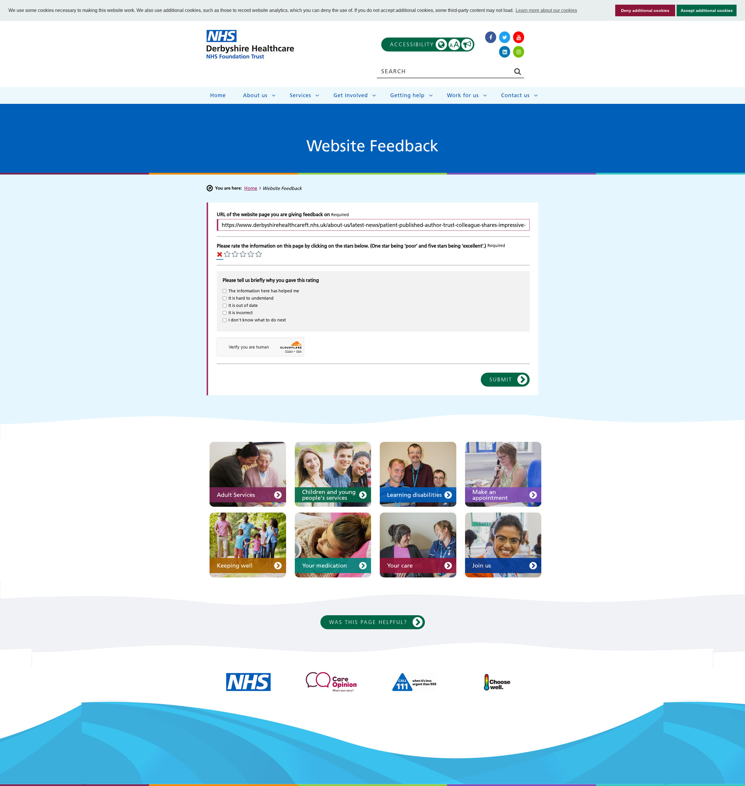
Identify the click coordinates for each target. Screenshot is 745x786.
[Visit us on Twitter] (504, 37)
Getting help (407, 95)
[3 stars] (243, 255)
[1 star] (227, 255)
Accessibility (425, 44)
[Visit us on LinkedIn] (504, 52)
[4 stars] (251, 255)
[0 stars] (219, 255)
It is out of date (243, 305)
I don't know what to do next (257, 320)
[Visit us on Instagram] (518, 52)
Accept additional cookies (705, 10)
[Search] (517, 72)
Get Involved (351, 95)
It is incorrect (240, 312)
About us (255, 95)
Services (300, 95)
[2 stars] (235, 255)
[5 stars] (258, 255)
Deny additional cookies (642, 10)
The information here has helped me (263, 291)
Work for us (463, 95)
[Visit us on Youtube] (518, 37)
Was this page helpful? (368, 622)
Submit (500, 379)
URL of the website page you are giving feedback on (273, 214)
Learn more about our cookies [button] (546, 10)
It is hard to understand (251, 298)
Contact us (515, 95)
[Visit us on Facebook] (490, 37)
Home (218, 95)
